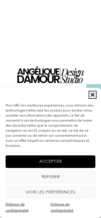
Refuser (51, 177)
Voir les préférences (50, 192)
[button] (92, 95)
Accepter (50, 162)
